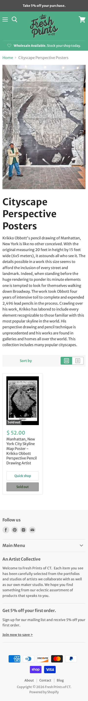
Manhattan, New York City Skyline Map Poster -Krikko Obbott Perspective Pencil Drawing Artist (21, 451)
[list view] (78, 361)
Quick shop (22, 476)
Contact (45, 680)
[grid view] (66, 361)
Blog (60, 680)
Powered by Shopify (44, 692)
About (29, 680)
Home (7, 58)
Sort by (26, 361)
